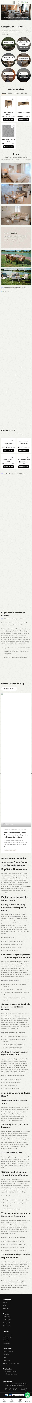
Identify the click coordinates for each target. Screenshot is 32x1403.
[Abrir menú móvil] (2, 2)
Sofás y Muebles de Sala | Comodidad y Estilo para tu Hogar (13, 907)
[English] (23, 2)
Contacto (6, 1354)
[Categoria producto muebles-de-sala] (23, 44)
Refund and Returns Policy (11, 1363)
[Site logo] (16, 2)
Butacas (5, 1340)
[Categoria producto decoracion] (8, 75)
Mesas (5, 1302)
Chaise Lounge (7, 1337)
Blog (4, 1357)
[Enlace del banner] (16, 237)
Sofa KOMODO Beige (24, 459)
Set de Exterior (7, 1333)
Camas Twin (6, 1325)
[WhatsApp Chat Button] (27, 1395)
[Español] (26, 2)
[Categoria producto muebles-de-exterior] (8, 60)
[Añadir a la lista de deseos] (12, 99)
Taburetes (6, 1308)
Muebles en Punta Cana (10, 829)
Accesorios (6, 1343)
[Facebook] (4, 1377)
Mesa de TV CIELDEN (24, 112)
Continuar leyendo (10, 850)
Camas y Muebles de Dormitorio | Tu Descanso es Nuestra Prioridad (15, 1007)
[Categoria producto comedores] (23, 75)
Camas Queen (7, 1319)
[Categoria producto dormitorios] (23, 60)
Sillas (4, 1305)
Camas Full (6, 1322)
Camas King (6, 1316)
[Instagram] (7, 1377)
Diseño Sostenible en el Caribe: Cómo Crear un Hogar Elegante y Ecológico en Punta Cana (16, 834)
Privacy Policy (7, 1360)
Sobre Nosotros (8, 1351)
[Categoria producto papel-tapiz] (8, 44)
